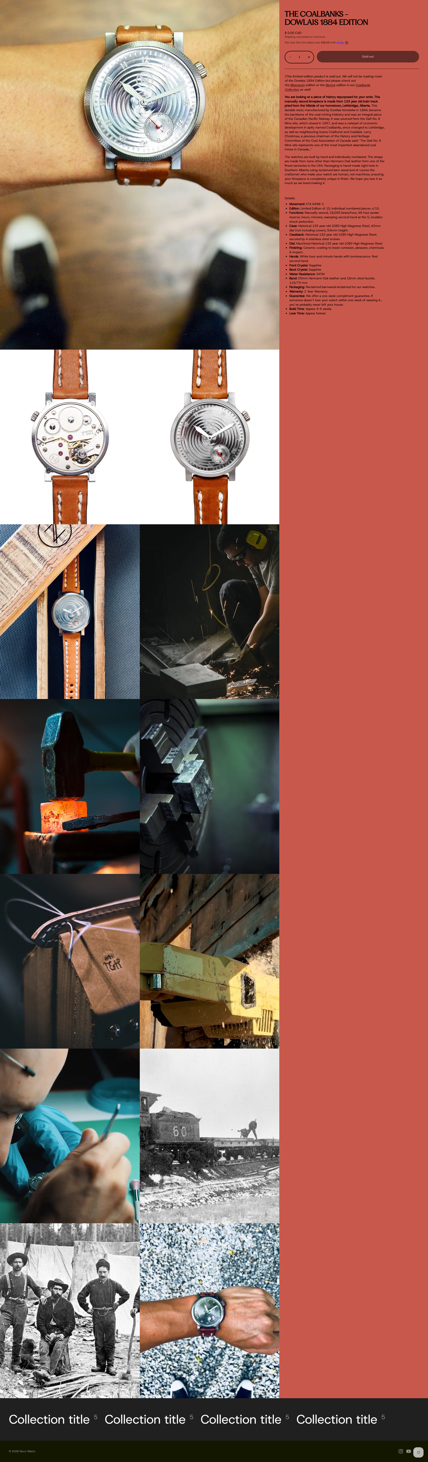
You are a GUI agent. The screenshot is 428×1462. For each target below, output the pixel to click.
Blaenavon (297, 85)
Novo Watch (27, 1451)
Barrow (330, 85)
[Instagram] (400, 1451)
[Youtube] (408, 1451)
